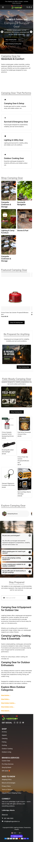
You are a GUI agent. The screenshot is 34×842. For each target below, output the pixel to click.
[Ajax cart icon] (29, 7)
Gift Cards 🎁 (6, 771)
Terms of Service (7, 789)
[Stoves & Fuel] (24, 219)
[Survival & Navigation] (24, 190)
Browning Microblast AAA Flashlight (8, 451)
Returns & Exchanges (8, 783)
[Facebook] (14, 723)
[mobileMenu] (3, 7)
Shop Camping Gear (11, 39)
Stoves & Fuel (22, 230)
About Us (5, 814)
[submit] (29, 597)
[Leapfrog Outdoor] (16, 7)
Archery (4, 732)
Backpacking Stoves (13, 513)
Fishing (4, 742)
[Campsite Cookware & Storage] (8, 190)
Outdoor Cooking (7, 748)
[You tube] (23, 723)
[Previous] (2, 32)
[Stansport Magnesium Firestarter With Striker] (9, 475)
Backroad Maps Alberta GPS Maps (24, 493)
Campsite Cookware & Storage (6, 204)
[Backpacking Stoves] (4, 513)
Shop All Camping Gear (16, 322)
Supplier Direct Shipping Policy (11, 793)
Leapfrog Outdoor (18, 827)
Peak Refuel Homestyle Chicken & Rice (24, 433)
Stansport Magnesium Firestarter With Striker (8, 484)
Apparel (4, 735)
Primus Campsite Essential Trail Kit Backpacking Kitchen (8, 434)
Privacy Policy (6, 786)
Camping (4, 738)
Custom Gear (6, 760)
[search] (27, 7)
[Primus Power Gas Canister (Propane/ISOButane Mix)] (15, 292)
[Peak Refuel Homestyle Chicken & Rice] (24, 424)
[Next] (31, 32)
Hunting (4, 745)
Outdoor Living (6, 752)
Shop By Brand (6, 767)
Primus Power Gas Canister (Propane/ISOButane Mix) (14, 313)
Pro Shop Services (7, 764)
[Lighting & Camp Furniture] (8, 219)
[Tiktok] (20, 723)
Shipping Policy (6, 779)
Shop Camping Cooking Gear (13, 43)
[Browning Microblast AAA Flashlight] (9, 444)
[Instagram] (17, 723)
